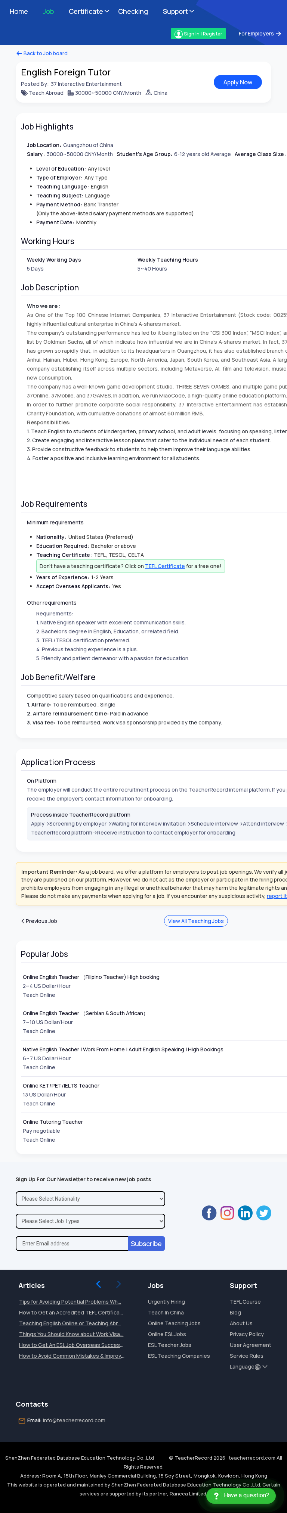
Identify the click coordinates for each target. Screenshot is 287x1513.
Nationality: (51, 536)
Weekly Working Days (54, 259)
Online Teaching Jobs (174, 1323)
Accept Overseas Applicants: (73, 586)
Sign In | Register (202, 33)
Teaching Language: (62, 186)
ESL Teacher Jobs (169, 1344)
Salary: (36, 153)
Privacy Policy (247, 1334)
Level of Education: (61, 168)
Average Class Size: (260, 153)
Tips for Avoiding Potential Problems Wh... (70, 1301)
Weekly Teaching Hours (168, 259)
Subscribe (146, 1243)
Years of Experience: (62, 577)
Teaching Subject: (59, 195)
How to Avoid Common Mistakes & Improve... (73, 1355)
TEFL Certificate (165, 566)
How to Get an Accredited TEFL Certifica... (71, 1312)
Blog (235, 1312)
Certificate (86, 11)
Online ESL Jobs (167, 1334)
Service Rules (246, 1355)
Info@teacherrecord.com (74, 1420)
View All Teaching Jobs (196, 920)
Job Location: (44, 145)
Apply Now (237, 82)
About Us (241, 1323)
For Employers (257, 33)
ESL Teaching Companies (179, 1355)
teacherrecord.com (252, 1457)
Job (48, 11)
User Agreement (250, 1344)
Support (175, 11)
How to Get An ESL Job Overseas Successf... (73, 1344)
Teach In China (166, 1312)
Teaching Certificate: (64, 554)
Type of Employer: (59, 177)
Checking (133, 11)
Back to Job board (45, 53)
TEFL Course (245, 1301)
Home (19, 11)
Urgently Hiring (166, 1301)
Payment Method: (59, 204)
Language (242, 1366)
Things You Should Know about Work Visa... (71, 1334)
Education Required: (62, 545)
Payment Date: (55, 222)
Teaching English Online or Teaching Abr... (70, 1323)
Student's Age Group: (144, 153)
